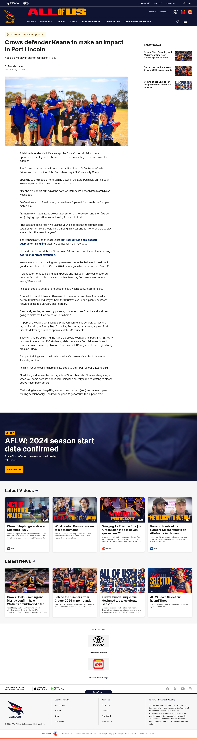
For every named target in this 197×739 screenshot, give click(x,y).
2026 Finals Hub (90, 21)
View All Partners (97, 677)
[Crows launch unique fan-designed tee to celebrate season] (168, 85)
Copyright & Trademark (125, 734)
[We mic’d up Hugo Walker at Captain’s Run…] (27, 524)
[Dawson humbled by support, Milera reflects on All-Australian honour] (170, 524)
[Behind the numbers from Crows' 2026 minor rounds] (168, 70)
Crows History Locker (136, 21)
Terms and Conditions (85, 734)
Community (111, 21)
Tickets (144, 3)
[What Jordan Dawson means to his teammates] (75, 524)
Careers (105, 710)
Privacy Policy (40, 724)
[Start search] (178, 21)
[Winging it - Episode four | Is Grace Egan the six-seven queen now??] (122, 524)
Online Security (147, 734)
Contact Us (106, 705)
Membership (60, 705)
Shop (156, 3)
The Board (106, 716)
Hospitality (170, 3)
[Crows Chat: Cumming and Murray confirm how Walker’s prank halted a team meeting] (168, 56)
